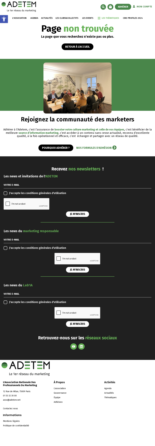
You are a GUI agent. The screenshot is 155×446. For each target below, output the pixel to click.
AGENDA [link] (34, 18)
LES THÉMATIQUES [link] (110, 18)
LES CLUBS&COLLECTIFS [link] (67, 18)
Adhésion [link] (58, 402)
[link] (4, 19)
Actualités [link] (109, 393)
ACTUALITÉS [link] (47, 18)
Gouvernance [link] (60, 393)
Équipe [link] (57, 397)
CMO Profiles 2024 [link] (133, 18)
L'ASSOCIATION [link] (19, 18)
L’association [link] (60, 388)
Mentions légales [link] (11, 421)
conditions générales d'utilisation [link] (45, 193)
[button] (103, 7)
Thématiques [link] (110, 397)
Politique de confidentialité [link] (16, 425)
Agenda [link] (107, 388)
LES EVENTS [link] (87, 18)
